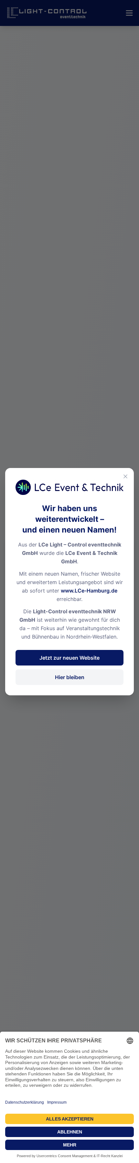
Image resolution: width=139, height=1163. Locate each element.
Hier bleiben (69, 677)
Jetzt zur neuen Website (69, 657)
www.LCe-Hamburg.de (89, 590)
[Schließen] (125, 476)
